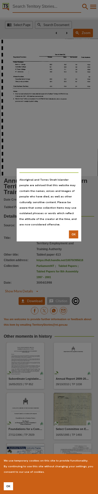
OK (74, 234)
